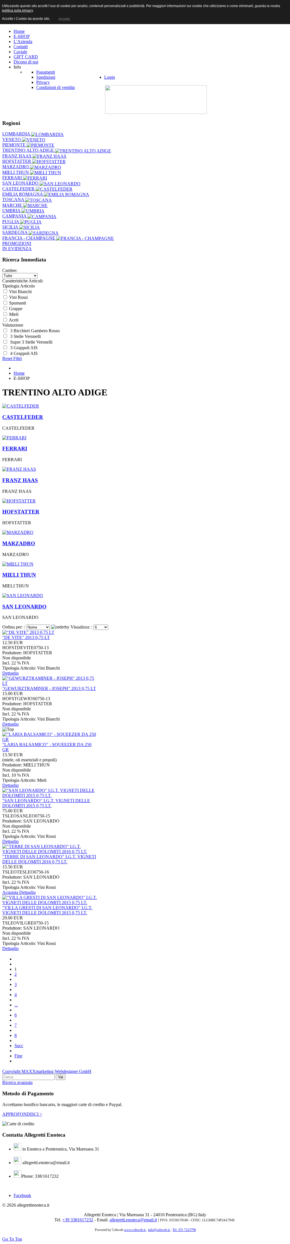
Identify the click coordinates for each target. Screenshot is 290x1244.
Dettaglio (10, 673)
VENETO (12, 139)
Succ (18, 1045)
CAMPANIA (14, 216)
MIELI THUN (16, 172)
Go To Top (12, 1239)
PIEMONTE (14, 144)
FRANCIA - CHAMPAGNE (29, 238)
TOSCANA (13, 199)
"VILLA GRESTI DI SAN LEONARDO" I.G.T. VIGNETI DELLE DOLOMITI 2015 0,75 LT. (47, 910)
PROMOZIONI (16, 243)
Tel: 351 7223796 (184, 1230)
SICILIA (10, 227)
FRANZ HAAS (17, 156)
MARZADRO (16, 166)
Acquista (10, 892)
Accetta (63, 19)
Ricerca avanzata (17, 1082)
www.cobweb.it (135, 1230)
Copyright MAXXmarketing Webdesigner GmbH (46, 1071)
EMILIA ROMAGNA (23, 194)
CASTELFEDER (19, 188)
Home (19, 373)
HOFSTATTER (17, 161)
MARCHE (12, 205)
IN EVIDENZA (17, 248)
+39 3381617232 (77, 1219)
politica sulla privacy (17, 10)
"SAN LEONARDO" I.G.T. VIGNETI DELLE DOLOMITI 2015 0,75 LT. (46, 803)
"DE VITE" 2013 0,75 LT (26, 637)
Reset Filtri (12, 358)
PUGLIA (11, 221)
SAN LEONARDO (21, 183)
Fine (18, 1055)
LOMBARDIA (16, 133)
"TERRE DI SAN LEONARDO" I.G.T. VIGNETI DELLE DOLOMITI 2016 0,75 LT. (49, 859)
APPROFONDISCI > (22, 1114)
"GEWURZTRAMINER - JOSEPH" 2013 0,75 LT (49, 688)
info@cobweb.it (159, 1230)
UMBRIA (12, 210)
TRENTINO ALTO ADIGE (28, 150)
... (16, 1004)
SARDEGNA (15, 232)
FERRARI (12, 177)
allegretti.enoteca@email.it (133, 1219)
